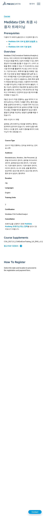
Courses (7, 16)
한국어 (32, 4)
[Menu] (38, 4)
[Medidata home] (11, 3)
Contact (35, 512)
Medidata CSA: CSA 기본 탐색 (19, 47)
